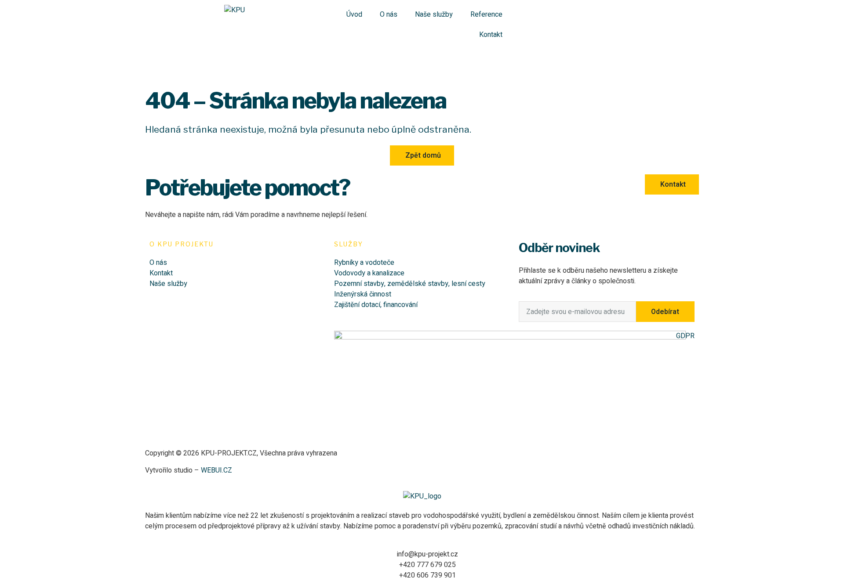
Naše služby (434, 14)
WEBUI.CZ (215, 470)
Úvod (354, 14)
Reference (486, 14)
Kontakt (490, 34)
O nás (388, 14)
